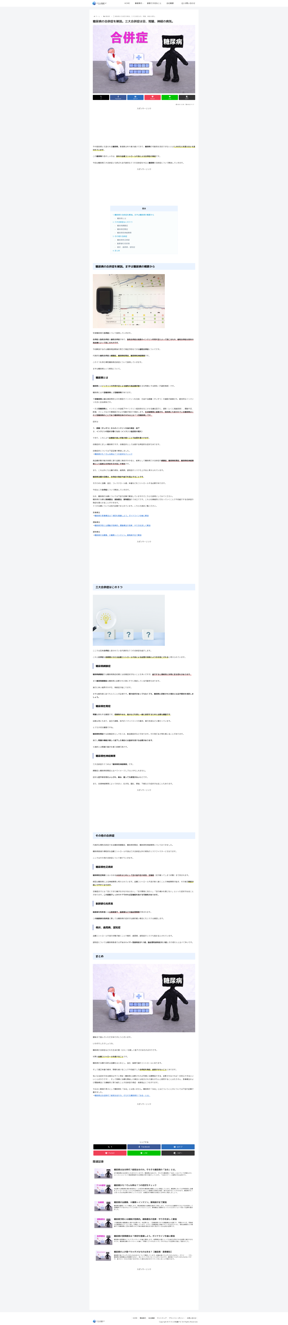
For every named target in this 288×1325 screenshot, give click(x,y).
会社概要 (151, 1318)
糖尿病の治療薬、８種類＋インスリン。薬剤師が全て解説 (118, 535)
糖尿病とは (121, 218)
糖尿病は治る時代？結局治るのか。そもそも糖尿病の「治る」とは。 (122, 1095)
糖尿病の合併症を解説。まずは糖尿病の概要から (134, 215)
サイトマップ (161, 1318)
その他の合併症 (121, 236)
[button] (187, 97)
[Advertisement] (144, 126)
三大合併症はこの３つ (124, 222)
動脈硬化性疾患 (123, 243)
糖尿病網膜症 (122, 225)
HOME (135, 1318)
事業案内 (143, 1318)
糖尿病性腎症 (122, 229)
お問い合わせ (191, 1318)
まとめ (117, 250)
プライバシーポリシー (177, 1318)
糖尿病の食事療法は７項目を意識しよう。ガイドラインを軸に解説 (122, 515)
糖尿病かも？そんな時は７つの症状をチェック (113, 454)
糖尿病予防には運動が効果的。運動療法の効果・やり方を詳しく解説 (122, 525)
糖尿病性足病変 (123, 240)
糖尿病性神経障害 (124, 232)
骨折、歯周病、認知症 (126, 247)
